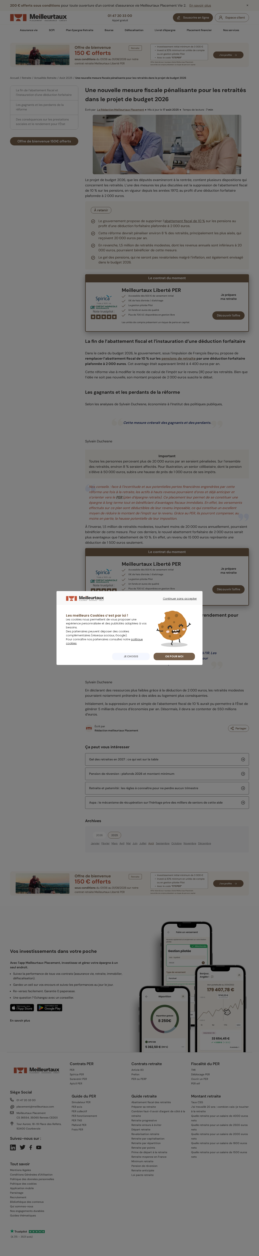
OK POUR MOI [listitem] (174, 656)
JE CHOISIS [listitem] (131, 656)
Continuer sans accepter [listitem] (178, 602)
